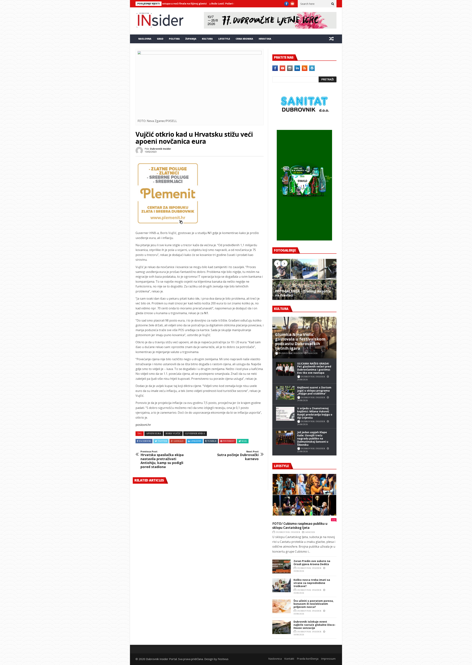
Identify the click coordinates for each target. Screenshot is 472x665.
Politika (174, 38)
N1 (210, 233)
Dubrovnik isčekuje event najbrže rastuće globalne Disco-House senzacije (315, 625)
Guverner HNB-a (195, 433)
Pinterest (229, 441)
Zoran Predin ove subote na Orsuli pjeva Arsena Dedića (312, 562)
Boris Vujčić (173, 433)
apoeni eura (153, 433)
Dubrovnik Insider (160, 148)
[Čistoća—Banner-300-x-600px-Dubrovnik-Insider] (304, 239)
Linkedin (196, 441)
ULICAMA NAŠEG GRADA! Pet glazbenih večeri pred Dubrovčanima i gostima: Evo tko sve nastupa (314, 368)
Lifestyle (224, 38)
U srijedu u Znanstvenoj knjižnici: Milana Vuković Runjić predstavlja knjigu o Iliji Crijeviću (314, 412)
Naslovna (144, 38)
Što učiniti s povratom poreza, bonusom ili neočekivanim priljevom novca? (314, 604)
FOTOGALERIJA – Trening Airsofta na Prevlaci (303, 293)
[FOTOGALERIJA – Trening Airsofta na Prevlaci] (304, 279)
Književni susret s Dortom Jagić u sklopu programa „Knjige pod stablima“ (314, 390)
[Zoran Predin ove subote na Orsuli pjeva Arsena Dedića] (281, 566)
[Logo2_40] (304, 122)
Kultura (207, 38)
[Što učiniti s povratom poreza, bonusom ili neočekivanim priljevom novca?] (281, 606)
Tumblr (211, 441)
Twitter (162, 441)
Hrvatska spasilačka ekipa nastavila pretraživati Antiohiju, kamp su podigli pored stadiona (162, 459)
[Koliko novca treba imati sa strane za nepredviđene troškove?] (281, 585)
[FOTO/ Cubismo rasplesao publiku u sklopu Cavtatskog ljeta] (304, 495)
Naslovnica (275, 658)
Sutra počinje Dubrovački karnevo (238, 455)
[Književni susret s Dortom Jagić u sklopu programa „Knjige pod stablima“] (285, 393)
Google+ (179, 441)
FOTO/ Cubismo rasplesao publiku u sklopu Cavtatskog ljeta (299, 525)
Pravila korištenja (307, 658)
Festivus (223, 659)
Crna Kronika (244, 38)
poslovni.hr (143, 425)
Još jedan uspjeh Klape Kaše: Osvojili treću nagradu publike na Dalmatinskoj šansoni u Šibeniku (312, 438)
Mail (244, 441)
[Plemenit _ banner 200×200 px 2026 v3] (168, 224)
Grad (160, 38)
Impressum (328, 658)
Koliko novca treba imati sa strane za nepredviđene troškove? (312, 583)
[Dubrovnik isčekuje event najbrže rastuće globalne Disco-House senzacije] (281, 627)
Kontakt (289, 658)
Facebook (145, 441)
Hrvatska (265, 38)
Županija (190, 38)
